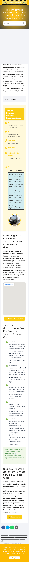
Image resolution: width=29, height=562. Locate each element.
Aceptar (14, 558)
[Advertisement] (14, 46)
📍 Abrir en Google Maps (14, 319)
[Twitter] (8, 527)
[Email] (16, 527)
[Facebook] (3, 527)
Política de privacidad (18, 553)
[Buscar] (23, 22)
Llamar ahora (15, 517)
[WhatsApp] (12, 527)
